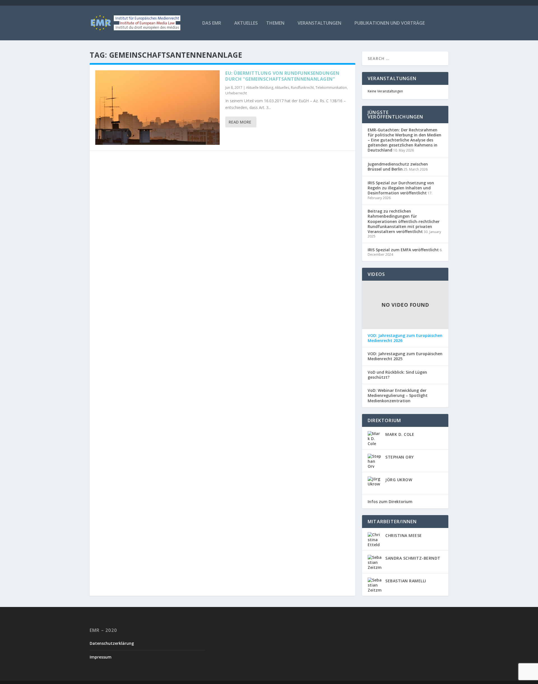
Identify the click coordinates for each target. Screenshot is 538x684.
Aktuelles (246, 23)
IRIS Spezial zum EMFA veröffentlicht (403, 249)
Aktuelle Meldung (259, 87)
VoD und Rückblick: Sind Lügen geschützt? (397, 375)
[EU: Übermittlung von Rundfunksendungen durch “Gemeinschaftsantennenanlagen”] (157, 107)
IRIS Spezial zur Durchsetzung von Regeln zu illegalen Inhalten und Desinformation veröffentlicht (401, 188)
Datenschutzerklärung (112, 643)
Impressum (101, 657)
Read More (240, 122)
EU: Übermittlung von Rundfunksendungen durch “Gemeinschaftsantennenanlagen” (282, 76)
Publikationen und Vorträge (389, 23)
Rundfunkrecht (302, 87)
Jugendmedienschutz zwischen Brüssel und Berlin (398, 166)
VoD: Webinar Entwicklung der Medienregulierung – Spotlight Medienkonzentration (398, 395)
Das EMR (211, 23)
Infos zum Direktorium (390, 501)
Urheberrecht (236, 93)
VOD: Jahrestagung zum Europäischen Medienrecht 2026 (405, 338)
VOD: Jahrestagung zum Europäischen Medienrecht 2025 (405, 356)
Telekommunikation (331, 87)
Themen (275, 23)
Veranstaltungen (319, 23)
